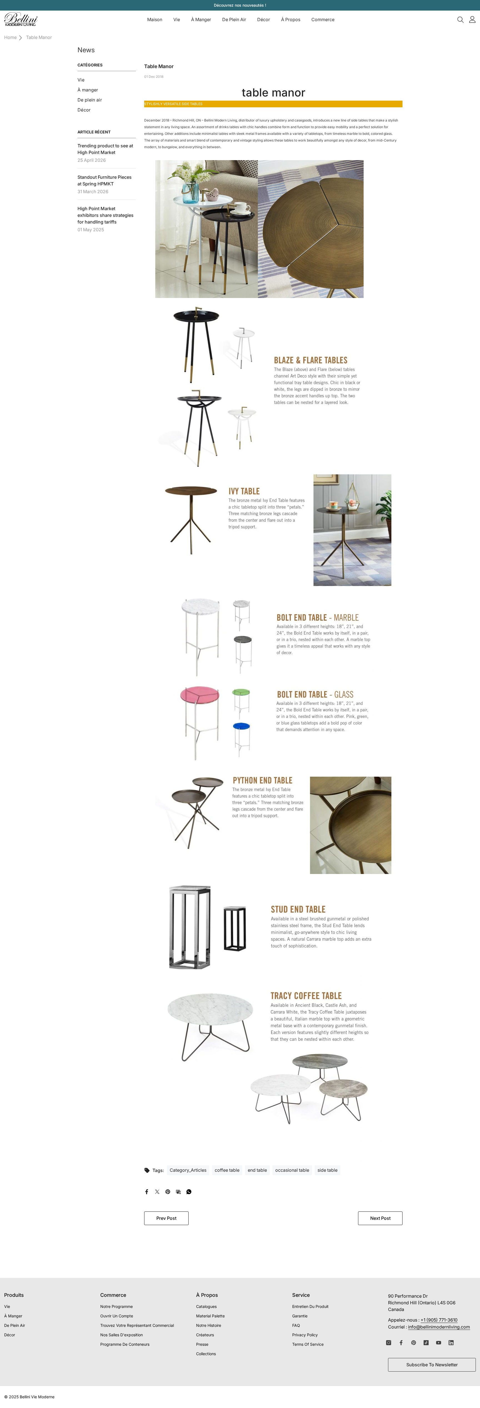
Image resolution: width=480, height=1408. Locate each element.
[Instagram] (388, 1343)
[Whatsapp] (188, 1191)
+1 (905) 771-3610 (439, 1320)
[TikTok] (426, 1343)
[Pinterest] (167, 1191)
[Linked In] (451, 1343)
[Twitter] (157, 1191)
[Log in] (472, 19)
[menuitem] (107, 80)
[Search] (461, 19)
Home (10, 37)
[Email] (178, 1191)
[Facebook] (146, 1191)
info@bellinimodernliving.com (439, 1327)
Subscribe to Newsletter (432, 1364)
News (86, 50)
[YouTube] (438, 1343)
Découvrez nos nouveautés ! (240, 5)
